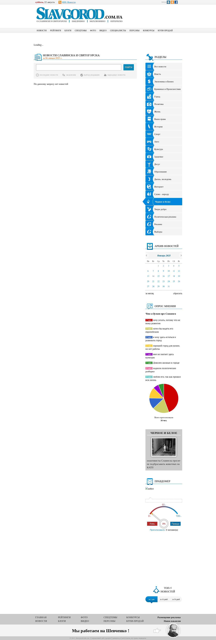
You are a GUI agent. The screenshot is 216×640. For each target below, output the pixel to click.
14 (153, 276)
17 (169, 276)
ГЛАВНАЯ (41, 617)
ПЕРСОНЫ (134, 30)
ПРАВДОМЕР (162, 481)
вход (164, 1)
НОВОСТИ (42, 30)
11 (174, 270)
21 (153, 281)
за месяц (149, 293)
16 (164, 276)
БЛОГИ (68, 30)
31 (169, 286)
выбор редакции (91, 74)
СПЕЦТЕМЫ (81, 30)
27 (148, 286)
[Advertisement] (155, 14)
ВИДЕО (103, 30)
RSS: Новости (69, 2)
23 (164, 281)
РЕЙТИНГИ (55, 30)
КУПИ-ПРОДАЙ (165, 30)
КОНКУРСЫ (148, 30)
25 (174, 281)
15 (158, 276)
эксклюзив (71, 74)
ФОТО (93, 30)
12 (179, 270)
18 (174, 276)
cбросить (177, 293)
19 (179, 276)
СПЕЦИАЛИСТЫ (118, 30)
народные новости (116, 74)
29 (158, 286)
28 (153, 286)
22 (158, 281)
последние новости (49, 74)
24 (169, 281)
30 (164, 286)
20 (148, 281)
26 (179, 281)
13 (148, 276)
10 (169, 270)
